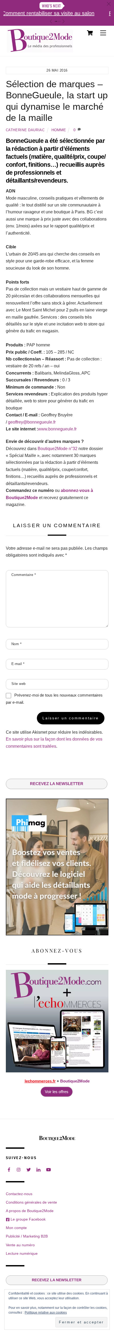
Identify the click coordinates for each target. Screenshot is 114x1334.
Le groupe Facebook (28, 1219)
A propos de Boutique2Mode (30, 1211)
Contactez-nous (19, 1194)
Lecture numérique (22, 1253)
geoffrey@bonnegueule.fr (32, 422)
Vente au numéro (20, 1245)
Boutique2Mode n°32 (57, 448)
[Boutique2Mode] (40, 50)
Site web (18, 684)
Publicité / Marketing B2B (27, 1236)
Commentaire (23, 575)
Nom (16, 644)
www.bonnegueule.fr (57, 429)
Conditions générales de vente (31, 1202)
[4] (58, 21)
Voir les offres (56, 1091)
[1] (54, 21)
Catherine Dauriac (25, 130)
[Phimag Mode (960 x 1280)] (57, 934)
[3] (57, 21)
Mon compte (16, 1228)
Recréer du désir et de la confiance (53, 13)
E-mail (18, 664)
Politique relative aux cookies (46, 1312)
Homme (58, 130)
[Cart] (90, 33)
